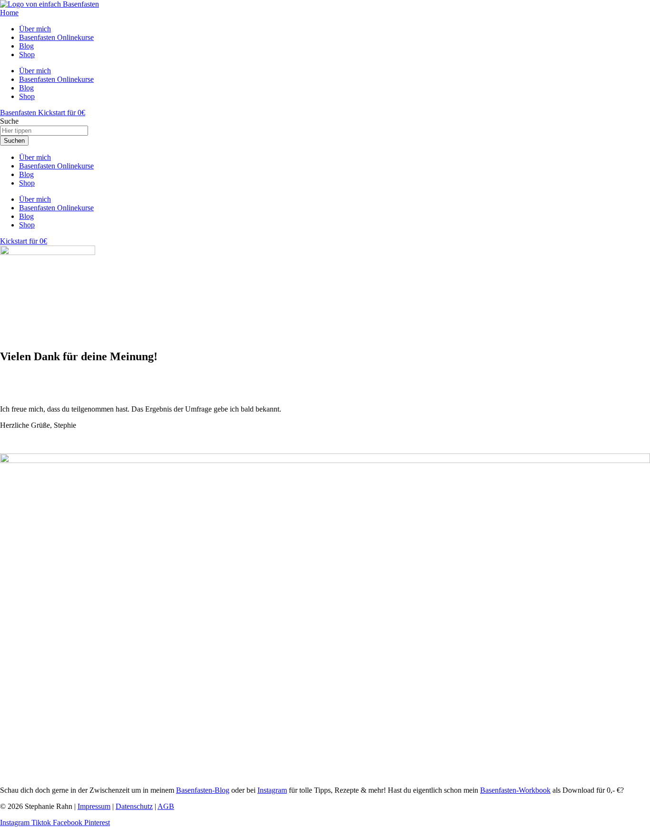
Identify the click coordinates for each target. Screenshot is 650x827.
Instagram (272, 790)
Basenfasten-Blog (202, 790)
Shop (27, 183)
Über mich (35, 157)
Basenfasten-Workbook (515, 790)
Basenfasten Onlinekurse (56, 166)
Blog (26, 174)
